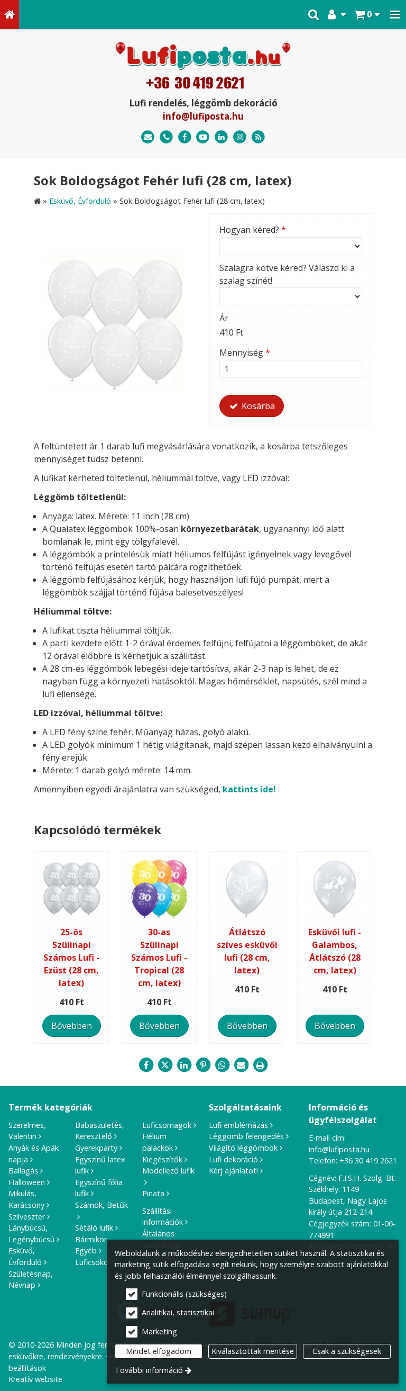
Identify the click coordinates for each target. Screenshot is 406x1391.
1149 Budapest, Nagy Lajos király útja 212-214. (348, 1200)
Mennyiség (244, 352)
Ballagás (23, 1171)
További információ (149, 1370)
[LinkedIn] (221, 137)
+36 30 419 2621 (368, 1160)
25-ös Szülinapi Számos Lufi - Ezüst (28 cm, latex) (71, 957)
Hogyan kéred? (252, 230)
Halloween (26, 1182)
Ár (223, 318)
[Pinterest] (203, 1064)
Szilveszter (26, 1217)
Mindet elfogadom (158, 1351)
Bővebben (71, 1026)
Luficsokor (93, 1262)
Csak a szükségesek (346, 1351)
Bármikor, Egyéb (92, 1245)
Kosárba (257, 406)
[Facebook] (184, 137)
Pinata (153, 1193)
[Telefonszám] (166, 137)
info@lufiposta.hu (203, 116)
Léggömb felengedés (246, 1136)
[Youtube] (203, 137)
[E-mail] (147, 137)
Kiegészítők (162, 1159)
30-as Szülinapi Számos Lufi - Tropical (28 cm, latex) (159, 957)
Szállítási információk (162, 1216)
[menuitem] (9, 14)
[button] (395, 14)
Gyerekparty (96, 1148)
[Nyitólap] (9, 14)
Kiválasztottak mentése (252, 1351)
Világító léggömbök (243, 1148)
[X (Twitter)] (164, 1064)
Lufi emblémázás (238, 1125)
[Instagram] (239, 137)
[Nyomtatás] (260, 1064)
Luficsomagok (166, 1125)
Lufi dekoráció (233, 1159)
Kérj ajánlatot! (233, 1171)
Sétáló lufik (94, 1228)
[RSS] (258, 137)
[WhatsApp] (222, 1064)
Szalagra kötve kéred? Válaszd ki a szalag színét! (287, 274)
